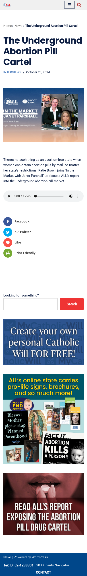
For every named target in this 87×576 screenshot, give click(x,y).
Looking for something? (21, 295)
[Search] (79, 4)
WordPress (40, 557)
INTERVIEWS (12, 72)
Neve (7, 557)
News (18, 26)
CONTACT (43, 572)
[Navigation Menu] (69, 4)
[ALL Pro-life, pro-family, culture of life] (6, 4)
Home (7, 26)
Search (72, 304)
